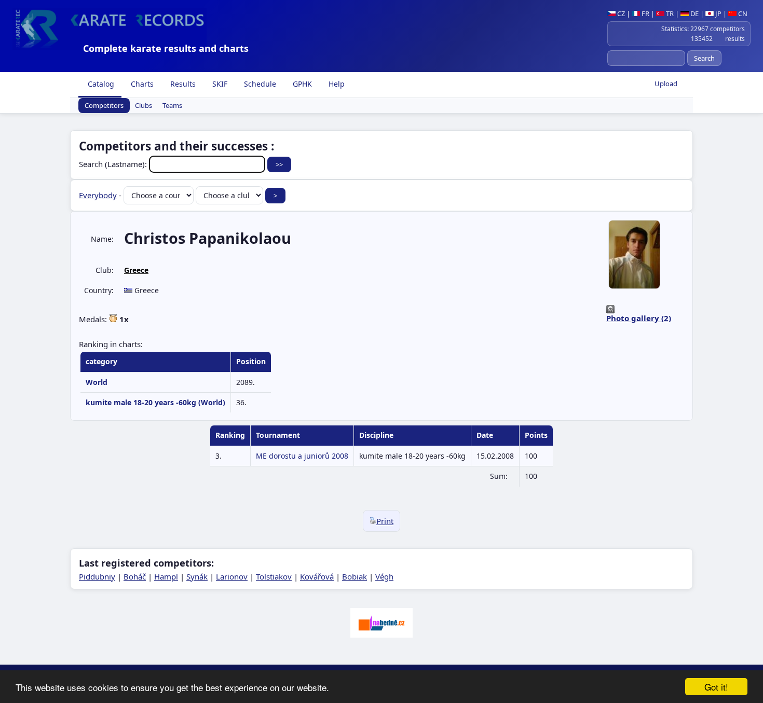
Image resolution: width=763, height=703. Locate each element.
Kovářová (317, 576)
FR (644, 13)
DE (694, 13)
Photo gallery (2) (638, 318)
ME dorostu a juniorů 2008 (302, 456)
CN (742, 13)
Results (182, 84)
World (96, 382)
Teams (172, 106)
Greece (136, 270)
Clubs (143, 106)
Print (384, 521)
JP (717, 13)
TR (669, 13)
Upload (666, 83)
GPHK (301, 84)
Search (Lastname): (114, 164)
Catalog (100, 84)
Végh (384, 576)
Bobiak (354, 576)
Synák (197, 576)
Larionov (232, 576)
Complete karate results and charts (166, 48)
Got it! (716, 686)
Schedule (259, 84)
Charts (141, 84)
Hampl (166, 576)
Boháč (135, 576)
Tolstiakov (274, 576)
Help (335, 84)
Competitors (104, 106)
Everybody (98, 195)
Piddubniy (97, 576)
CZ (620, 13)
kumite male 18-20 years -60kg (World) (155, 402)
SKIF (218, 84)
